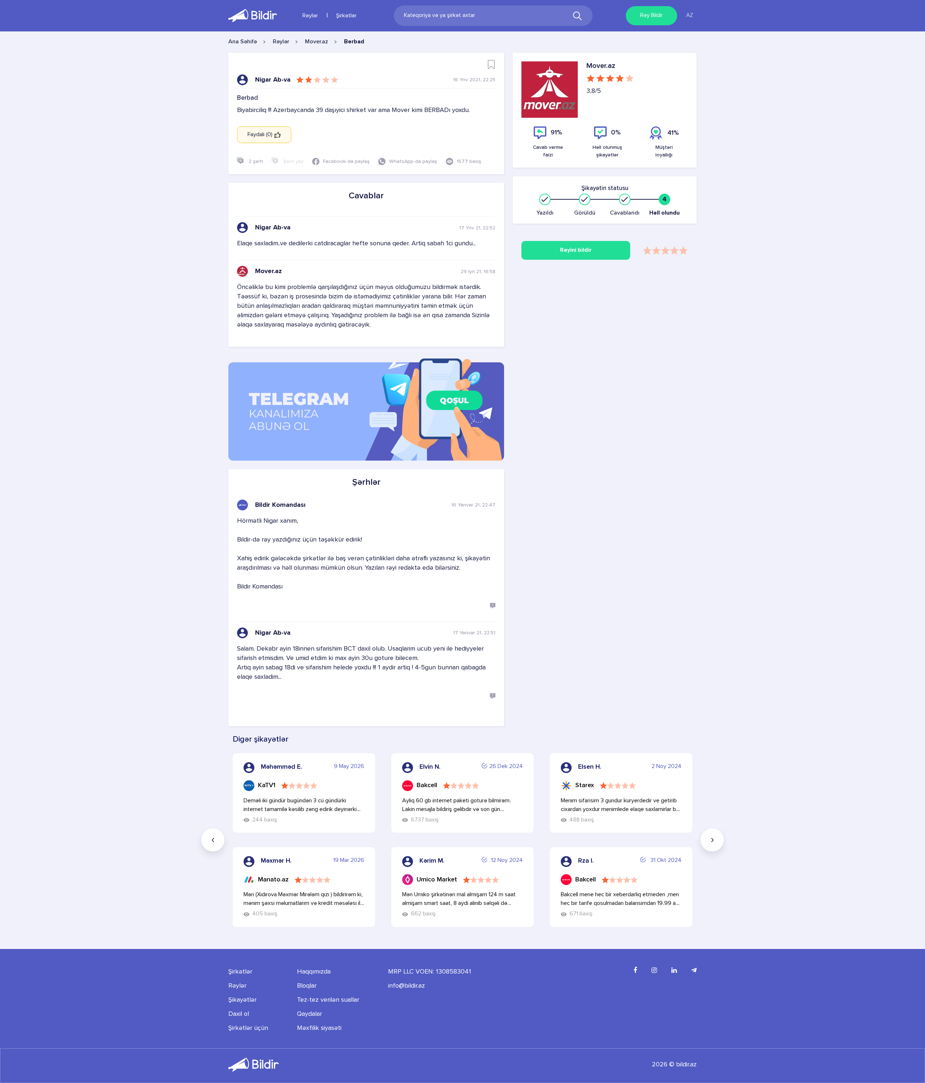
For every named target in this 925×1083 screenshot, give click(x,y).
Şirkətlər (346, 16)
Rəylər (310, 16)
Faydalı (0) (261, 135)
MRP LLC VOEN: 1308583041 (429, 971)
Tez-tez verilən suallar (328, 1000)
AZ (689, 15)
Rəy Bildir (651, 15)
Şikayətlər (242, 1000)
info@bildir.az (406, 986)
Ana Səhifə (242, 42)
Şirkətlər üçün (248, 1028)
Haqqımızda (314, 971)
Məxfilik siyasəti (319, 1028)
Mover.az (316, 42)
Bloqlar (307, 986)
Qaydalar (309, 1014)
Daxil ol (238, 1014)
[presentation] (212, 839)
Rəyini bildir (575, 250)
